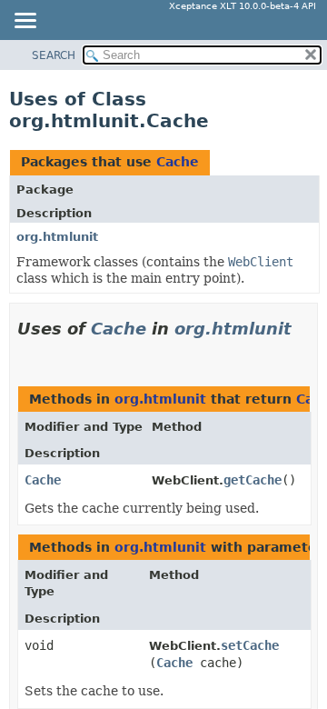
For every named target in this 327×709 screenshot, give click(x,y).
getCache (252, 480)
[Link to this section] (24, 351)
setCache (250, 645)
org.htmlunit (57, 237)
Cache (177, 162)
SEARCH (53, 55)
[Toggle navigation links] (24, 22)
